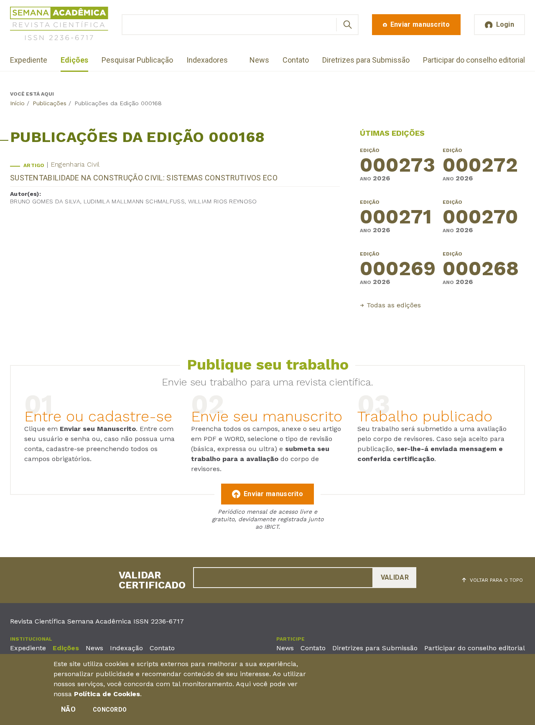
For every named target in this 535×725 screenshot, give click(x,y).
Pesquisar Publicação (137, 60)
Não (68, 709)
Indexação (126, 648)
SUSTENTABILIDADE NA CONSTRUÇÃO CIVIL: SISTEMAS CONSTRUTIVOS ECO (144, 177)
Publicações (49, 103)
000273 (397, 166)
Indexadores (207, 60)
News (259, 60)
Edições (74, 60)
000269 (398, 269)
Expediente (28, 60)
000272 (480, 166)
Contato (296, 60)
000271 (396, 217)
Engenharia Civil (75, 164)
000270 (480, 217)
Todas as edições (394, 305)
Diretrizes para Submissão (366, 60)
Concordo (110, 709)
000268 (481, 269)
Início (17, 103)
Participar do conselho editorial (474, 60)
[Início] (59, 25)
